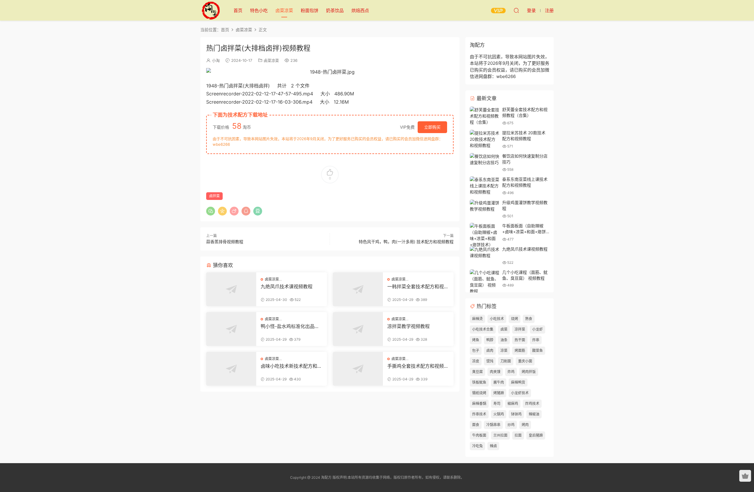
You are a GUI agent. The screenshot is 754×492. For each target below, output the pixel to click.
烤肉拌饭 (529, 372)
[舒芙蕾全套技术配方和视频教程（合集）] (484, 116)
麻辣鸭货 (518, 382)
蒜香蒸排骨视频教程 (224, 241)
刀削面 (505, 361)
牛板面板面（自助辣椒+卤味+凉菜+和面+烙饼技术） (524, 231)
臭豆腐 (477, 372)
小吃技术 (497, 319)
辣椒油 (534, 414)
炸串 (535, 340)
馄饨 (489, 361)
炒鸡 (511, 425)
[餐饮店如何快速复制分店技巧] (484, 159)
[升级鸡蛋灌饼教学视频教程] (484, 206)
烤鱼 (475, 340)
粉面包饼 (309, 10)
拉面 (518, 435)
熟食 (528, 319)
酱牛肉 (498, 382)
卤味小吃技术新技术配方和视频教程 (291, 366)
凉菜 (503, 350)
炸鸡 (511, 372)
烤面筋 (520, 350)
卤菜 (503, 329)
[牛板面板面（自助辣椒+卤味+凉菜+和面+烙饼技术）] (484, 235)
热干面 (520, 340)
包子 (475, 350)
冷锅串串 (493, 425)
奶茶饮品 (335, 10)
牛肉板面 (479, 435)
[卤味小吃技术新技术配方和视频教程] (231, 369)
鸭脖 (489, 340)
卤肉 (489, 350)
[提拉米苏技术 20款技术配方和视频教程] (484, 139)
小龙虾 (537, 329)
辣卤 (493, 446)
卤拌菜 (214, 196)
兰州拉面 (500, 435)
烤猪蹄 (498, 393)
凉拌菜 (520, 329)
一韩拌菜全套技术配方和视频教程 (418, 286)
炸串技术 (479, 414)
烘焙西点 (360, 10)
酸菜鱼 (537, 350)
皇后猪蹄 (536, 435)
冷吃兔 (477, 446)
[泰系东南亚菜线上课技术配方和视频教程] (484, 185)
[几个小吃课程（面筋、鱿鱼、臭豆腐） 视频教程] (484, 281)
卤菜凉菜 (284, 10)
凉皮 (475, 361)
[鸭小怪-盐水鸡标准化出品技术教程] (231, 329)
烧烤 (514, 319)
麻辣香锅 (479, 403)
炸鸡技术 (532, 403)
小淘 (216, 60)
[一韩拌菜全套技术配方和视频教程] (358, 289)
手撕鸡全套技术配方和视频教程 (418, 366)
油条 (503, 340)
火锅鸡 (498, 414)
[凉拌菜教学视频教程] (358, 329)
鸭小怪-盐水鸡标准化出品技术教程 (290, 326)
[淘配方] (210, 10)
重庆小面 (525, 361)
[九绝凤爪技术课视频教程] (231, 289)
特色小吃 (259, 10)
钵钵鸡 (516, 414)
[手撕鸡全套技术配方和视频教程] (358, 369)
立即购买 (432, 127)
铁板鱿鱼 (479, 382)
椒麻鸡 (512, 403)
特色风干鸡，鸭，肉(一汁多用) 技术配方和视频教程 (406, 241)
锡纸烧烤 (479, 393)
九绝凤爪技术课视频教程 (286, 286)
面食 (475, 425)
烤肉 (525, 425)
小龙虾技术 (520, 393)
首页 (238, 10)
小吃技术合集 (482, 329)
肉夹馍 (495, 372)
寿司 (496, 403)
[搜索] (516, 10)
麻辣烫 (477, 319)
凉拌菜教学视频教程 (408, 326)
